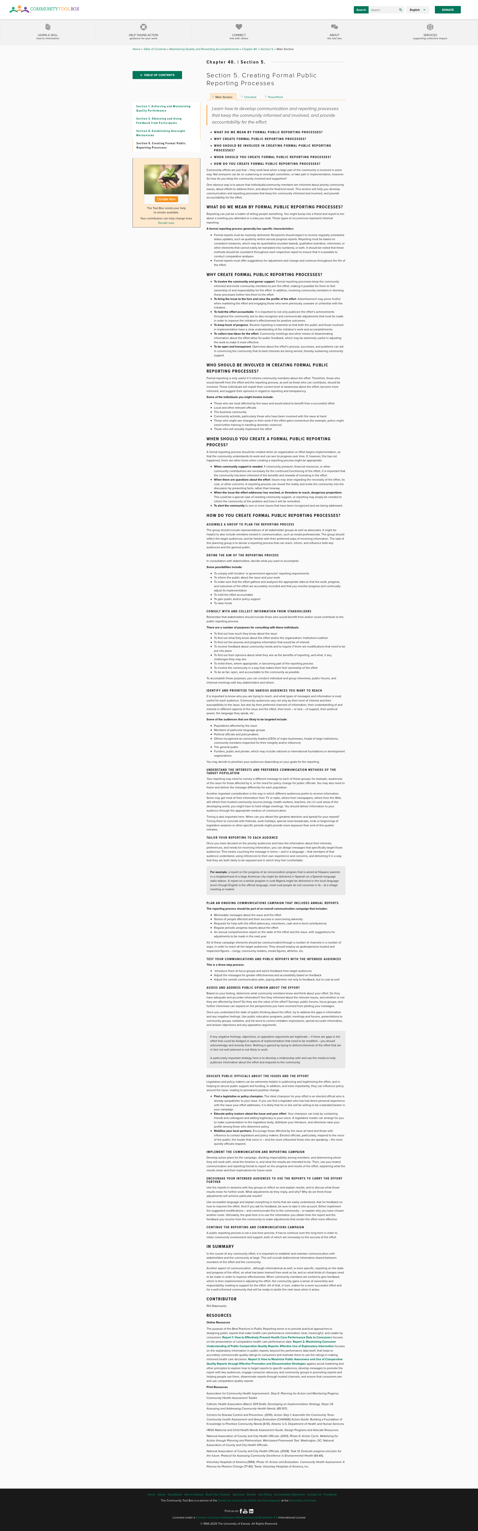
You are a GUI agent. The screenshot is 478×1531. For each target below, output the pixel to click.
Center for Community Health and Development (249, 1500)
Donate (448, 10)
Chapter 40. (250, 49)
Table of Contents (155, 49)
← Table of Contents (157, 75)
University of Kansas (302, 1500)
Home (137, 49)
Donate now (166, 223)
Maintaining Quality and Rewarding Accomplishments (204, 49)
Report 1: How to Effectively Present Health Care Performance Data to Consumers (277, 1337)
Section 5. (267, 49)
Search (361, 10)
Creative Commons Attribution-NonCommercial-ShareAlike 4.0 (237, 1517)
